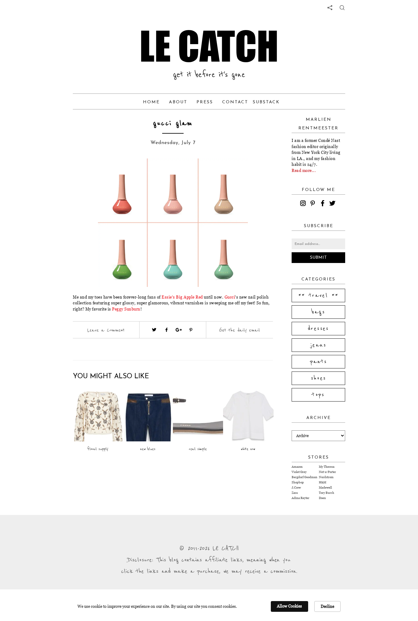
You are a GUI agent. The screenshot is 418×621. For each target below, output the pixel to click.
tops (318, 394)
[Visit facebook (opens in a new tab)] (166, 330)
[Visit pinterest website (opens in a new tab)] (86, 172)
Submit (318, 257)
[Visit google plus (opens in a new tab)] (179, 330)
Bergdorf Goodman (304, 477)
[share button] (342, 7)
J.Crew (296, 488)
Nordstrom (326, 477)
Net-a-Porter (327, 472)
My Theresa (326, 467)
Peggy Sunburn (126, 309)
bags (318, 312)
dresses (318, 328)
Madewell (325, 488)
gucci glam (172, 123)
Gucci (230, 297)
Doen (322, 498)
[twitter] (333, 204)
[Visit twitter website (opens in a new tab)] (154, 330)
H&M (322, 482)
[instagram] (303, 204)
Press (204, 102)
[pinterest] (313, 204)
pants (318, 361)
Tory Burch (326, 493)
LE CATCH (209, 46)
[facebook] (323, 204)
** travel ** (318, 295)
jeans (318, 345)
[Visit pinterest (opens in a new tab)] (191, 330)
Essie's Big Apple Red (182, 297)
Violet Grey (299, 472)
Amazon (297, 467)
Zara (295, 493)
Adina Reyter (300, 498)
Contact (235, 102)
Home (151, 102)
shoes (318, 378)
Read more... (304, 170)
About (178, 102)
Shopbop (298, 482)
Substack (266, 102)
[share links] (330, 7)
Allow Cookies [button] (289, 606)
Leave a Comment (106, 330)
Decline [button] (327, 606)
